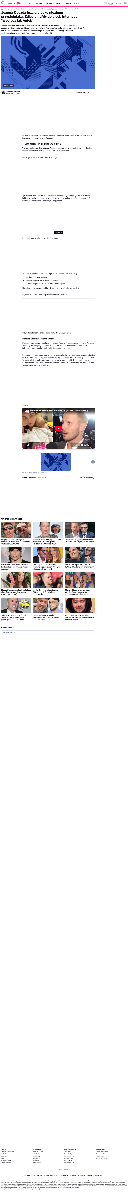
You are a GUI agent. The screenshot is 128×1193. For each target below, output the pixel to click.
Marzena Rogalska (69, 1162)
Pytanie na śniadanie (102, 1151)
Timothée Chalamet (38, 1151)
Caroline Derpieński (6, 1162)
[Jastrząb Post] (17, 3)
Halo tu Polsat (100, 1156)
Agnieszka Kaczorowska (7, 1151)
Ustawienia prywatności (94, 1175)
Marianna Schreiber (6, 1160)
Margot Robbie (36, 1162)
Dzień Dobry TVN (100, 1154)
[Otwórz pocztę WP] (105, 3)
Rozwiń (58, 232)
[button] (110, 3)
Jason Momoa (36, 1160)
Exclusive (39, 3)
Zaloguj (118, 3)
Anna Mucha (67, 1151)
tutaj (38, 1189)
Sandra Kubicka (5, 1154)
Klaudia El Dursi (68, 1158)
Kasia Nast (4, 1156)
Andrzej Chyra (36, 1158)
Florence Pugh (36, 1156)
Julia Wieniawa (37, 1154)
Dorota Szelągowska (70, 1154)
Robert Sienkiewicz (13, 92)
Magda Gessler (68, 1160)
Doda (2, 1158)
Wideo (76, 3)
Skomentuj (81, 92)
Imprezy (59, 3)
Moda (68, 3)
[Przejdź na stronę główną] (3, 5)
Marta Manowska (69, 1156)
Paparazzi (49, 3)
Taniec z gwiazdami (101, 1158)
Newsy (30, 3)
